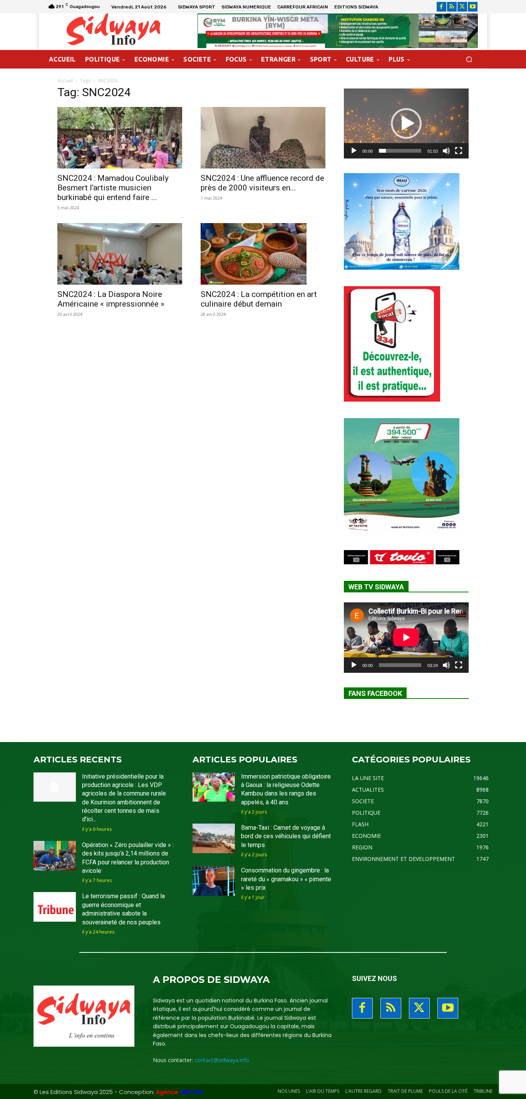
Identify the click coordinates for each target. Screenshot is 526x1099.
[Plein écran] (458, 151)
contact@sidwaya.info (221, 1060)
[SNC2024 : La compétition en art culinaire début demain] (263, 254)
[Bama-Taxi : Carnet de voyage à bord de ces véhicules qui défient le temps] (214, 838)
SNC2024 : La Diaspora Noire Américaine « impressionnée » (110, 299)
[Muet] (446, 151)
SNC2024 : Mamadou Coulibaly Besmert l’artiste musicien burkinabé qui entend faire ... (113, 187)
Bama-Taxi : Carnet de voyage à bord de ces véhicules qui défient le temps (286, 836)
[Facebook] (441, 7)
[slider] (400, 151)
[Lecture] (354, 151)
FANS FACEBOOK (375, 693)
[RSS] (452, 7)
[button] (469, 59)
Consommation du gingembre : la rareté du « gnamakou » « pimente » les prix (286, 879)
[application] (406, 123)
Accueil (65, 80)
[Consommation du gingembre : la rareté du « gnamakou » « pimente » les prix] (214, 881)
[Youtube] (472, 7)
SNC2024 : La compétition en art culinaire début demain (259, 299)
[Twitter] (462, 7)
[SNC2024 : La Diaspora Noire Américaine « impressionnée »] (119, 254)
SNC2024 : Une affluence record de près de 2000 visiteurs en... (262, 182)
